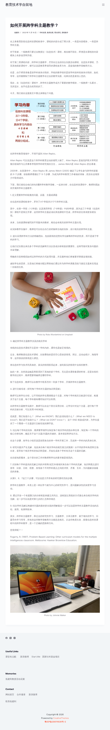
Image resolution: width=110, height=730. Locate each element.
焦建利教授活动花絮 (15, 679)
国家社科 (46, 656)
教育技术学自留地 (19, 5)
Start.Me (36, 656)
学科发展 (43, 33)
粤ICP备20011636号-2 (55, 721)
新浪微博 (25, 656)
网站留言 (10, 694)
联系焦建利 (11, 701)
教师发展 (50, 33)
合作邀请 (21, 694)
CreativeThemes (61, 718)
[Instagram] (15, 638)
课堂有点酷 (11, 656)
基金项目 (55, 656)
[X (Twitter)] (11, 638)
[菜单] (103, 5)
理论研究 (57, 33)
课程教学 (65, 33)
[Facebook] (7, 638)
